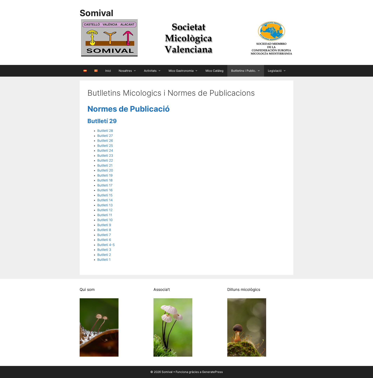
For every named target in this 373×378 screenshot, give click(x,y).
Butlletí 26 (105, 141)
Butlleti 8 (104, 230)
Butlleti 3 (104, 250)
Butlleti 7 (104, 235)
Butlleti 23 (105, 156)
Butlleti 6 (104, 240)
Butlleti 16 (105, 190)
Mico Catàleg (214, 71)
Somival (96, 13)
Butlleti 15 (104, 195)
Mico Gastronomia (181, 71)
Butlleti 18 (104, 180)
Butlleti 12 (104, 210)
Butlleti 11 (104, 215)
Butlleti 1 (104, 260)
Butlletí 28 (105, 131)
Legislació (275, 71)
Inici (108, 71)
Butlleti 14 (105, 200)
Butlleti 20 (105, 170)
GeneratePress (212, 372)
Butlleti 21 (104, 165)
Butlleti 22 (105, 160)
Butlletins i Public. (243, 71)
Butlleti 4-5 (106, 245)
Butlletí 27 (105, 136)
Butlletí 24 (105, 150)
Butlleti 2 (104, 255)
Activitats (150, 71)
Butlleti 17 (104, 185)
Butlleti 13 (105, 205)
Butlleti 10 (105, 220)
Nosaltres (125, 71)
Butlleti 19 (105, 175)
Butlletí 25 (105, 146)
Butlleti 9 (104, 225)
